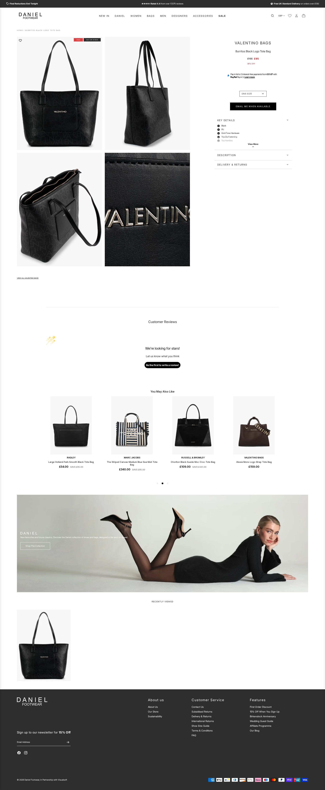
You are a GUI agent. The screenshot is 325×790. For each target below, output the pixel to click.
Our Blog (254, 730)
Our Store (153, 711)
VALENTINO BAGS (253, 43)
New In (104, 15)
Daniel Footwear (32, 779)
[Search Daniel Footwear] (273, 15)
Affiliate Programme (260, 725)
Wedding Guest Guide (261, 721)
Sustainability (155, 716)
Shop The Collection (35, 546)
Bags (151, 15)
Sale (222, 15)
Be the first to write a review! (162, 365)
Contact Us (198, 706)
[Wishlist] (290, 16)
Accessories (203, 15)
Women (136, 15)
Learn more (249, 77)
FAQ (194, 735)
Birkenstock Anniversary (263, 716)
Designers (180, 15)
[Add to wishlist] (20, 40)
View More (253, 144)
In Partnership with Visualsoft (53, 779)
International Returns (203, 721)
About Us (153, 706)
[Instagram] (26, 753)
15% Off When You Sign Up (264, 711)
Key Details (226, 120)
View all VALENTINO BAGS (27, 278)
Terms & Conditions (202, 730)
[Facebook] (19, 753)
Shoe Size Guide (200, 725)
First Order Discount (261, 706)
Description (226, 155)
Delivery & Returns (232, 164)
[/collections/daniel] (162, 543)
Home (20, 30)
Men (163, 15)
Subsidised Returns (202, 711)
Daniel (120, 15)
